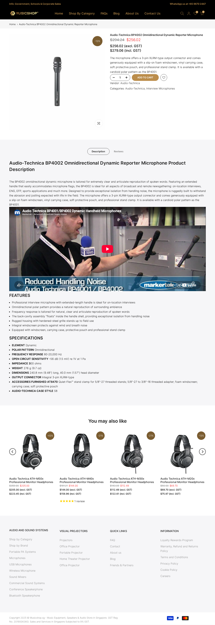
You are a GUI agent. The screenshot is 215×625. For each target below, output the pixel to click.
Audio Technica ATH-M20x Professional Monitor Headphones (182, 480)
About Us (132, 13)
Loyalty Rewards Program (176, 540)
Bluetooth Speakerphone (24, 595)
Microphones (17, 558)
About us (115, 552)
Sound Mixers (17, 577)
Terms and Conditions (174, 557)
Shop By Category (82, 13)
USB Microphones (20, 564)
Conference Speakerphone (26, 589)
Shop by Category (20, 539)
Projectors (66, 540)
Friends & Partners (121, 565)
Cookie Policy (168, 569)
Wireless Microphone (22, 570)
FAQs (104, 13)
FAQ (112, 540)
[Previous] (12, 451)
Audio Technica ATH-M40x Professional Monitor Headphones (82, 480)
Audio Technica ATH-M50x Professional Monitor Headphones (31, 480)
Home (59, 13)
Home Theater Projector (75, 558)
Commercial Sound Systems (27, 583)
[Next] (202, 451)
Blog (116, 13)
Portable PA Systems (22, 551)
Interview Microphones (160, 88)
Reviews (118, 151)
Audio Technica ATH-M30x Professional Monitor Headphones (132, 480)
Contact (115, 546)
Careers (165, 576)
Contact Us (152, 13)
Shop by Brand (18, 545)
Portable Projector (71, 552)
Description (98, 151)
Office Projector (70, 546)
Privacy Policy (169, 563)
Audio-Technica (130, 83)
